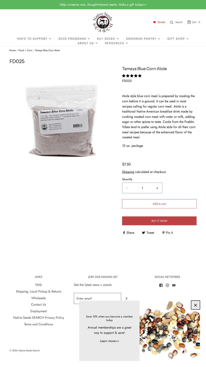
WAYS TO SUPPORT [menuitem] (32, 39)
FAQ (38, 284)
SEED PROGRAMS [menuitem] (72, 39)
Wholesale (38, 298)
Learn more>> (109, 341)
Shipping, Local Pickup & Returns (38, 291)
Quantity (127, 179)
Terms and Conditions (38, 324)
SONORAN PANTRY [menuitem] (141, 39)
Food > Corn (25, 50)
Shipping (128, 172)
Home (12, 50)
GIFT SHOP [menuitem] (176, 39)
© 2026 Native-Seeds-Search (24, 350)
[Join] (126, 298)
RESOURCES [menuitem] (114, 43)
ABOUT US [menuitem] (86, 43)
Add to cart (159, 204)
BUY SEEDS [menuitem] (106, 39)
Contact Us (38, 304)
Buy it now (159, 221)
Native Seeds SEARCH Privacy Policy (38, 317)
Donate (161, 22)
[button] (132, 75)
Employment (38, 311)
